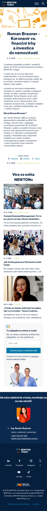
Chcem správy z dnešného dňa (23, 350)
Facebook (14, 158)
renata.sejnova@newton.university (25, 438)
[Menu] (37, 3)
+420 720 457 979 (19, 436)
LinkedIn (26, 158)
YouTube (19, 477)
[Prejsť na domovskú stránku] (9, 4)
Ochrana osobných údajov (18, 504)
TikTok (28, 477)
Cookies (36, 504)
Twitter (37, 158)
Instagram (31, 465)
